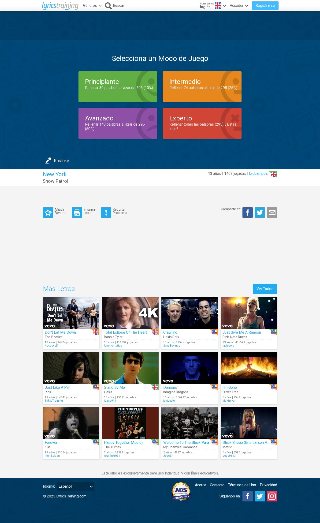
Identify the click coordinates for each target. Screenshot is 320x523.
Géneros (90, 5)
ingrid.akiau (52, 455)
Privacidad (268, 485)
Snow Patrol (55, 181)
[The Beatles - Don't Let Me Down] (71, 313)
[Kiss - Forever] (71, 423)
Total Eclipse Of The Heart (125, 332)
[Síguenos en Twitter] (260, 496)
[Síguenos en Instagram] (272, 496)
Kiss (48, 447)
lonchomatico (113, 345)
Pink (226, 337)
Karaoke (61, 160)
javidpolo (228, 345)
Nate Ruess (238, 337)
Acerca (200, 485)
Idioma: (49, 486)
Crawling (170, 332)
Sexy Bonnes (171, 345)
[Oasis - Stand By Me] (130, 368)
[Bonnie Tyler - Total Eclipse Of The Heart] (130, 313)
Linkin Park (171, 337)
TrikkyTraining (54, 400)
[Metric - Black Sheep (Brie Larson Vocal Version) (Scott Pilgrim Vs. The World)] (249, 423)
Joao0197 (229, 455)
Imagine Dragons (175, 392)
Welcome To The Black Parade (188, 442)
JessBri (168, 455)
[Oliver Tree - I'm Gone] (249, 368)
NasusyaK (51, 345)
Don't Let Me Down (60, 332)
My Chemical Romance (180, 447)
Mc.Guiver (229, 400)
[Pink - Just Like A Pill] (71, 368)
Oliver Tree (230, 392)
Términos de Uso (242, 485)
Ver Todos (265, 289)
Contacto (217, 485)
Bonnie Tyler (113, 337)
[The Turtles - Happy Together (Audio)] (130, 423)
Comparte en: (231, 209)
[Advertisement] (160, 25)
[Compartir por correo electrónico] (272, 212)
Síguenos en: (230, 496)
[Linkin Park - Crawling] (189, 313)
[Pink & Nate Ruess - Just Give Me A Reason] (249, 313)
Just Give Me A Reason (242, 332)
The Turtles (112, 447)
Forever (51, 442)
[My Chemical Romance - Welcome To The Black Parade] (189, 423)
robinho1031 (112, 455)
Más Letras (59, 289)
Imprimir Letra (90, 211)
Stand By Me (114, 387)
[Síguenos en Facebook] (247, 496)
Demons (170, 387)
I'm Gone (230, 387)
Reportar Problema (120, 211)
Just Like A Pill (57, 387)
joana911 (110, 400)
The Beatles (54, 337)
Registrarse (265, 5)
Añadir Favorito (61, 211)
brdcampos (258, 173)
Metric (227, 447)
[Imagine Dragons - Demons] (189, 368)
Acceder (236, 5)
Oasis (108, 392)
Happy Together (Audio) (123, 442)
